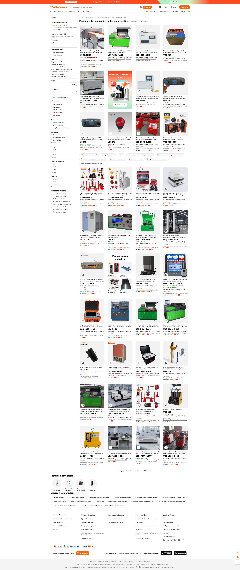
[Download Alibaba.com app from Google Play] (180, 553)
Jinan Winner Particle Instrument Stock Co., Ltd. (92, 106)
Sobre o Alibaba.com (59, 515)
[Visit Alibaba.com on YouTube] (179, 540)
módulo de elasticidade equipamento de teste (141, 155)
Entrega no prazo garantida (88, 526)
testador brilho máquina (137, 159)
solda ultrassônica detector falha (118, 501)
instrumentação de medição (89, 155)
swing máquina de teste (109, 155)
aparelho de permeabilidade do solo (116, 505)
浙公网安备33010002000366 (150, 567)
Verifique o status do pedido (171, 526)
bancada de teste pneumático (123, 497)
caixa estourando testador (118, 159)
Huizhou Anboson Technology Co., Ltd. (174, 148)
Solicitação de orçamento (115, 522)
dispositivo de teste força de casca (158, 159)
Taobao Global (128, 561)
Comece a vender (168, 522)
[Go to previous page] (119, 470)
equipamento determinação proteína (99, 497)
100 (145, 470)
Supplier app (113, 553)
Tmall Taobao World (110, 561)
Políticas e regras (86, 538)
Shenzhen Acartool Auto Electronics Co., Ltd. (175, 293)
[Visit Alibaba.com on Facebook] (164, 540)
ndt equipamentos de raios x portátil (92, 163)
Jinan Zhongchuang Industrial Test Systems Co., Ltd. (175, 246)
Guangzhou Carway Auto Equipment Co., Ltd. (148, 203)
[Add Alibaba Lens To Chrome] (82, 553)
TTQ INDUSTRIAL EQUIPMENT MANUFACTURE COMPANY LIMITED (175, 60)
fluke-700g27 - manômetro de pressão (92, 505)
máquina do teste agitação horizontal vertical (175, 497)
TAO (134, 561)
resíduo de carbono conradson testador (146, 497)
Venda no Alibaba (168, 519)
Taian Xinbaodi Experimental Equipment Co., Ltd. (120, 59)
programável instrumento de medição (81, 501)
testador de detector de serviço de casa (142, 501)
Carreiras (56, 529)
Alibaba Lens (64, 553)
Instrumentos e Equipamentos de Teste (97, 17)
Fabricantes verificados (115, 519)
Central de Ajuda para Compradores (146, 519)
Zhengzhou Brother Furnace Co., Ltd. (118, 375)
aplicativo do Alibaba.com (151, 553)
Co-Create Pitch (58, 522)
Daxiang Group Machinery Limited (118, 203)
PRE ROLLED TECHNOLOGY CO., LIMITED (175, 203)
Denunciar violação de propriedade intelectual (146, 533)
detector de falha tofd (60, 501)
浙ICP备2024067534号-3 (167, 567)
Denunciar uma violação (143, 538)
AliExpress (93, 561)
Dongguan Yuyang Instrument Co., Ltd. (91, 64)
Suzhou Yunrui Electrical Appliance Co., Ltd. (148, 290)
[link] (237, 552)
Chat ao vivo (139, 522)
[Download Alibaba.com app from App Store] (166, 553)
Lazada (120, 561)
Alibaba (81, 17)
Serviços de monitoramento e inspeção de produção (92, 533)
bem (73, 84)
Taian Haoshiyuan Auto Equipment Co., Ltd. (175, 106)
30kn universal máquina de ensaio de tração (94, 159)
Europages (147, 561)
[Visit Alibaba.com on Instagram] (175, 540)
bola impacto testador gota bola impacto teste (171, 155)
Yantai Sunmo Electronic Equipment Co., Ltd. (92, 203)
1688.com (101, 561)
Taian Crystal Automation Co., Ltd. (117, 335)
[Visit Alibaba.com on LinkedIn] (168, 540)
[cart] (166, 7)
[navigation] (64, 244)
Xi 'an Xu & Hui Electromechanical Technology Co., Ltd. (92, 335)
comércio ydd (100, 501)
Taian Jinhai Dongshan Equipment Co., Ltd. (92, 147)
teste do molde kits (59, 497)
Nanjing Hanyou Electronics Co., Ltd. (118, 147)
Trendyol (139, 561)
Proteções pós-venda (87, 529)
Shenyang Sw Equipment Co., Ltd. (173, 378)
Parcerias (165, 533)
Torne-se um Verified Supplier (171, 529)
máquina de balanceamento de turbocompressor (172, 501)
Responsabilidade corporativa (62, 526)
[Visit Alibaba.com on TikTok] (183, 540)
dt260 (122, 155)
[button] (141, 7)
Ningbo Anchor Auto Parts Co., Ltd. (90, 291)
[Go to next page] (149, 470)
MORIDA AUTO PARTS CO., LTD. (89, 376)
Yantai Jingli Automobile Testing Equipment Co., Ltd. (148, 148)
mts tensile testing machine (76, 497)
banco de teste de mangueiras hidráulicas (65, 505)
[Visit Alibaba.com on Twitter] (171, 540)
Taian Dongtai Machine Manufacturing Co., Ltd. (120, 247)
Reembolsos (139, 529)
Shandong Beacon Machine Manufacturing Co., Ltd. (148, 333)
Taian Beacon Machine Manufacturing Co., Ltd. (148, 247)
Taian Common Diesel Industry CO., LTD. (174, 333)
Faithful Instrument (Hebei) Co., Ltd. (146, 59)
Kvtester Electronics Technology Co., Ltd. (148, 375)
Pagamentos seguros (87, 519)
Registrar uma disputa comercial (145, 526)
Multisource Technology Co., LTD (89, 243)
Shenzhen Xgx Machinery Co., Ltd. (145, 104)
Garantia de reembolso (87, 522)
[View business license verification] (137, 567)
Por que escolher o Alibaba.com (62, 519)
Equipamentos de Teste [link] (119, 17)
